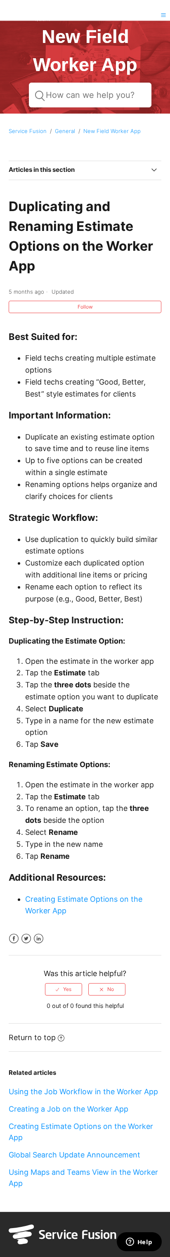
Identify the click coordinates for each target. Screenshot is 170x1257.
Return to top (32, 1037)
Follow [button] (85, 307)
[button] (163, 15)
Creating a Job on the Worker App (68, 1109)
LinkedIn (38, 939)
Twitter (26, 939)
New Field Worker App (112, 131)
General (65, 131)
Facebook (14, 939)
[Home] (26, 21)
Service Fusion (28, 131)
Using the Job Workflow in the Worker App (83, 1091)
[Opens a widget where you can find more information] (139, 1242)
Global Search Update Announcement (74, 1154)
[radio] (63, 989)
